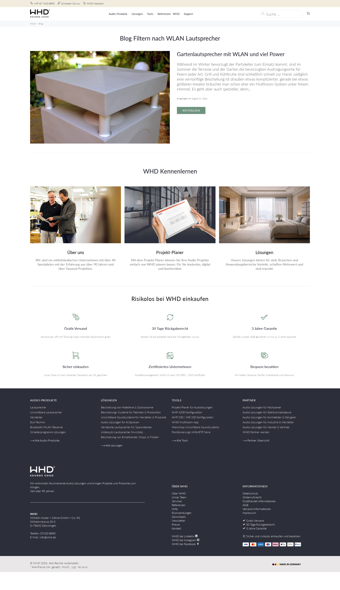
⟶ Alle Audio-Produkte (44, 440)
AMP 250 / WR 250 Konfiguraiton (192, 417)
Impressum (249, 512)
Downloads (179, 516)
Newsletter (178, 520)
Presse (176, 524)
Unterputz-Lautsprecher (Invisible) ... (123, 432)
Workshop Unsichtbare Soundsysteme (195, 427)
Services (177, 501)
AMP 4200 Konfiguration (187, 412)
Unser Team (179, 497)
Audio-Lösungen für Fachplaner (262, 407)
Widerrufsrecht (252, 497)
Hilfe (175, 509)
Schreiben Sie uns (70, 3)
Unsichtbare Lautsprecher (46, 412)
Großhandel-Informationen (259, 501)
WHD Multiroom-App (185, 422)
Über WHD (179, 493)
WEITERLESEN (191, 110)
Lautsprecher (38, 407)
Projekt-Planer (170, 252)
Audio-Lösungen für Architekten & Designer (269, 417)
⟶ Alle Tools (180, 440)
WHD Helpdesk (95, 3)
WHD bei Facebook (184, 544)
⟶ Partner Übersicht (256, 440)
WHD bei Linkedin (183, 536)
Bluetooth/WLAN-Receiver (46, 427)
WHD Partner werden (256, 432)
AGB (245, 505)
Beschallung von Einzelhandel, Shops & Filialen (130, 437)
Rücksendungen (181, 512)
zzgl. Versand (79, 567)
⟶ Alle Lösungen (112, 445)
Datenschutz (250, 493)
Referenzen (178, 505)
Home (33, 23)
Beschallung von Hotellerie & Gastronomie (127, 407)
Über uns (75, 252)
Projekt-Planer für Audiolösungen (192, 407)
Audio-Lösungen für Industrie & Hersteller (268, 422)
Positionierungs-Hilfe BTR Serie (191, 432)
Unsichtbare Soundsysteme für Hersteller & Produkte (133, 417)
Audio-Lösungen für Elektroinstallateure (267, 412)
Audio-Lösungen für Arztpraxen (120, 422)
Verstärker (36, 417)
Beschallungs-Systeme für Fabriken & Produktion (131, 412)
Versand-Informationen (257, 509)
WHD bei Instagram (184, 540)
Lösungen (264, 252)
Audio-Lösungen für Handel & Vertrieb (266, 427)
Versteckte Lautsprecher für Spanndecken (126, 427)
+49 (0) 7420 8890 (44, 3)
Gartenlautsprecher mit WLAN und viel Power (231, 54)
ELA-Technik (37, 422)
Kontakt (176, 528)
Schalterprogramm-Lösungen (48, 432)
